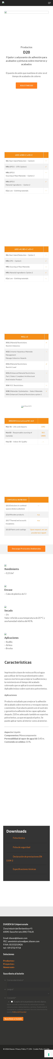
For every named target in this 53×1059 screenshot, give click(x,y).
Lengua (10, 989)
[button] (49, 3)
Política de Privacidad (19, 1012)
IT (27, 1049)
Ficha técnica (19, 838)
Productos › (9, 960)
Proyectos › (9, 964)
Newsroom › (9, 967)
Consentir (11, 998)
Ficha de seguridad (21, 847)
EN (30, 1049)
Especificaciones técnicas (24, 869)
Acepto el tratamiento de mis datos (29, 1001)
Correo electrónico (15, 980)
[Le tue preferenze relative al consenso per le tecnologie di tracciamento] (48, 1054)
